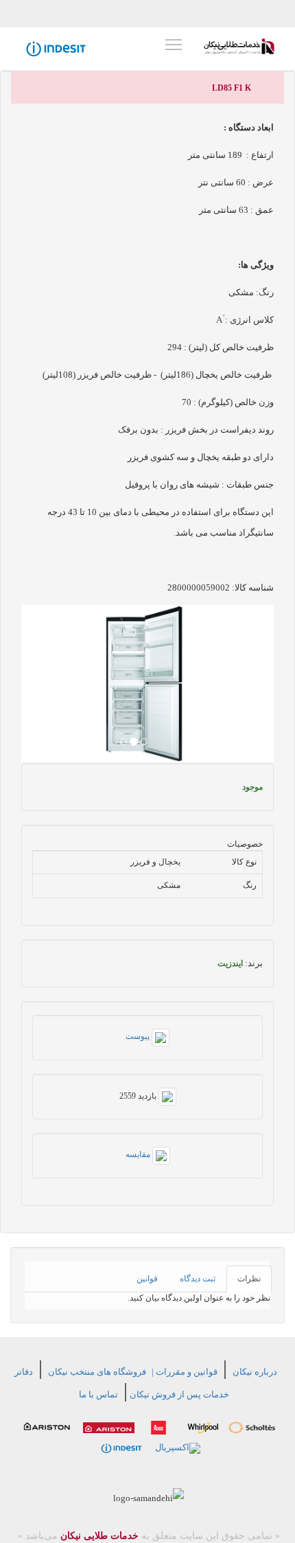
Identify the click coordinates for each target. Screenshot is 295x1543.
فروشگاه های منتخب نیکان (97, 1372)
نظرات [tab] (249, 1278)
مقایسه (139, 1154)
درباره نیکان (255, 1372)
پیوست (139, 1036)
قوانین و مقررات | (184, 1372)
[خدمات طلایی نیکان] (239, 46)
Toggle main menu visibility (173, 44)
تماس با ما (98, 1394)
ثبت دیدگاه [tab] (197, 1278)
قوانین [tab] (147, 1278)
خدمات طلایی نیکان (98, 1536)
